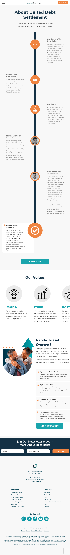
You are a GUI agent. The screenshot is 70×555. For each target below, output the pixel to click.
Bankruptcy (14, 504)
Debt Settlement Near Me (52, 502)
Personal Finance (16, 495)
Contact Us (47, 495)
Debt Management (17, 502)
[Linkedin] (46, 519)
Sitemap (46, 531)
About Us (47, 493)
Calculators (47, 499)
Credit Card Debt (16, 493)
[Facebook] (35, 519)
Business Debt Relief (17, 506)
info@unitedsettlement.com (35, 479)
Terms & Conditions (36, 531)
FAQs (45, 504)
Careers (46, 506)
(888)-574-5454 (35, 477)
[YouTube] (40, 519)
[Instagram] (23, 519)
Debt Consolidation (17, 497)
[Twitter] (29, 519)
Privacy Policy (25, 531)
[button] (63, 2)
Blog (45, 497)
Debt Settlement (16, 499)
